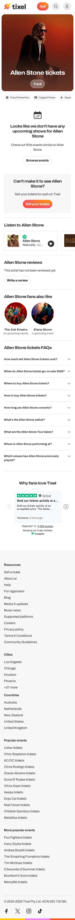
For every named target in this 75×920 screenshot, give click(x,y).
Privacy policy (14, 629)
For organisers (14, 591)
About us (10, 578)
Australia (10, 702)
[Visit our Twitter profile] (17, 911)
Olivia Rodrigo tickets (19, 766)
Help (7, 585)
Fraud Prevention (19, 97)
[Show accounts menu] (67, 6)
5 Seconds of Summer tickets (24, 869)
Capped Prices (47, 97)
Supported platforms (18, 616)
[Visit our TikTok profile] (40, 911)
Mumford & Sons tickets (20, 875)
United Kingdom (15, 728)
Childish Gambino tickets (22, 811)
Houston (10, 674)
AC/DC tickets (14, 760)
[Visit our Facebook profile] (6, 911)
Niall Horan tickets (17, 805)
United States (14, 721)
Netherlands (13, 708)
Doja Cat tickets (15, 798)
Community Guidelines (20, 642)
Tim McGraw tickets (18, 863)
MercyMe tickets (15, 882)
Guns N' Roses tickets (19, 779)
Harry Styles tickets (17, 844)
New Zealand (13, 715)
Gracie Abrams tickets (19, 773)
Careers (9, 623)
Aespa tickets (13, 792)
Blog (7, 597)
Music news (12, 610)
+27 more (11, 687)
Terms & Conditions (18, 635)
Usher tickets (13, 747)
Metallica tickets (15, 817)
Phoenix (10, 681)
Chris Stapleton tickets (20, 754)
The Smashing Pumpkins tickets (27, 856)
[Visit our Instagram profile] (28, 911)
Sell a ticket (12, 572)
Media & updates (16, 604)
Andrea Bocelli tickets (19, 850)
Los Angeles (13, 662)
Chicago (10, 668)
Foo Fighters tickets (18, 837)
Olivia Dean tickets (17, 786)
